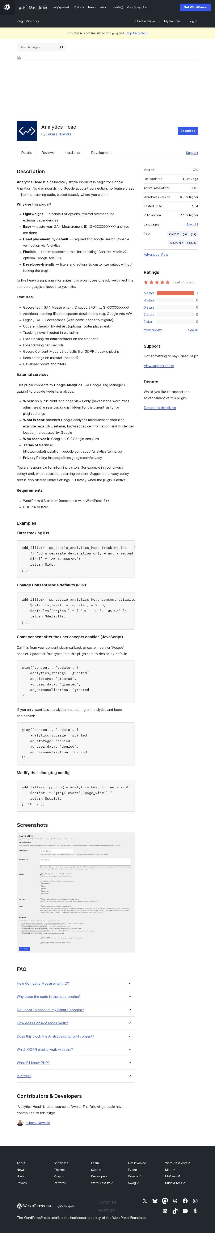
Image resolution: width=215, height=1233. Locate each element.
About (21, 1163)
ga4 (185, 234)
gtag (194, 234)
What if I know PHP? (33, 1063)
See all (193, 330)
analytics (173, 234)
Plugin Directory (28, 21)
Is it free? (24, 1076)
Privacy (22, 1183)
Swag (133, 1183)
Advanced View (156, 254)
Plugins (59, 1176)
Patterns (60, 1183)
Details (26, 153)
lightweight (176, 242)
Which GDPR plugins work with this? (45, 1050)
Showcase (61, 1163)
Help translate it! (137, 33)
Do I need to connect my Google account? (50, 1010)
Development (101, 153)
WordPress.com (178, 1163)
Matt (170, 1169)
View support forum (159, 366)
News (21, 1169)
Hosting (22, 1176)
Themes (59, 1169)
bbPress (172, 1176)
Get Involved (137, 1163)
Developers (99, 1176)
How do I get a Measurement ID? (43, 983)
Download (188, 130)
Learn (95, 1163)
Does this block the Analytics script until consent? (55, 1036)
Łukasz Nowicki (58, 134)
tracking (191, 242)
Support (192, 153)
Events (133, 1169)
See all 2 (192, 224)
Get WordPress (195, 7)
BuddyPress (175, 1183)
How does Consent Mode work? (42, 1023)
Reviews (48, 153)
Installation (72, 153)
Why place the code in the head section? (49, 997)
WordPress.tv (102, 1183)
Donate (135, 1176)
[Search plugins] (61, 47)
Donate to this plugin (160, 408)
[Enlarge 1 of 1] (129, 838)
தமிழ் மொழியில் (66, 1206)
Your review (153, 330)
